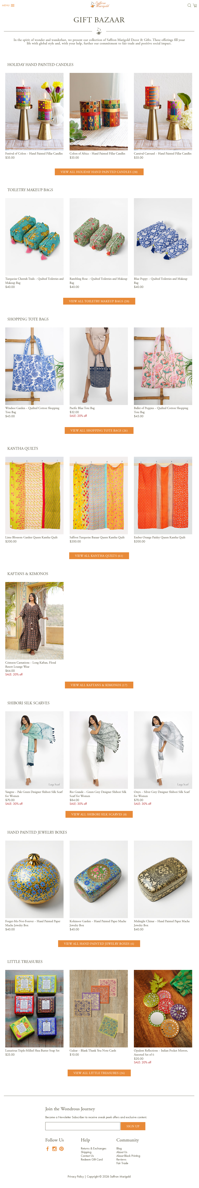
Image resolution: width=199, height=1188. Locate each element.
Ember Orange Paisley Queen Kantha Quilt (159, 537)
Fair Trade (122, 1163)
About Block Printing (128, 1156)
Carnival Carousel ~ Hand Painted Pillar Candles (162, 153)
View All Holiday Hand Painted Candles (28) (99, 172)
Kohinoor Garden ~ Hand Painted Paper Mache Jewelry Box (98, 923)
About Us (121, 1152)
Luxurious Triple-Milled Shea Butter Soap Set (32, 1050)
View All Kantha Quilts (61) (99, 556)
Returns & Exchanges (93, 1148)
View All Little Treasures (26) (99, 1073)
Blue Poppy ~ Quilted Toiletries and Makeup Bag (160, 281)
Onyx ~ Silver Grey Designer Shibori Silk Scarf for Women (162, 794)
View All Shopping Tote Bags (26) (99, 430)
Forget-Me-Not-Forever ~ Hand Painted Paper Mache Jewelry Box (32, 923)
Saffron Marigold (120, 1176)
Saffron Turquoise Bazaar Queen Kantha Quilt (97, 537)
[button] (8, 5)
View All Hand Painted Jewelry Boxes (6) (99, 943)
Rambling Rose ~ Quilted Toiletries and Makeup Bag (98, 281)
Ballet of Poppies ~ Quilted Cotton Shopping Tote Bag (161, 410)
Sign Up (133, 1126)
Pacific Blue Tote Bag (82, 408)
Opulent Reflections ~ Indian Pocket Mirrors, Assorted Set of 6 (161, 1052)
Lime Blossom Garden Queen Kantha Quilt (31, 537)
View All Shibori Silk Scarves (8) (99, 814)
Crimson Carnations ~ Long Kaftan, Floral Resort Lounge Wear (30, 664)
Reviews (121, 1159)
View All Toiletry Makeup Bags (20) (99, 301)
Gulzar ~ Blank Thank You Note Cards (93, 1050)
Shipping (86, 1152)
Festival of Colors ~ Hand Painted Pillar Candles (34, 153)
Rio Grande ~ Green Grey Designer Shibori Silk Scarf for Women (98, 794)
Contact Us (87, 1156)
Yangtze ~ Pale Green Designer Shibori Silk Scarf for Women (34, 794)
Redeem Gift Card (92, 1159)
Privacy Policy (76, 1176)
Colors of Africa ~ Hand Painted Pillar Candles (97, 153)
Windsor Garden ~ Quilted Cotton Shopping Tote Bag (32, 410)
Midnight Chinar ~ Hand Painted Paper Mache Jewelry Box (162, 923)
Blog (119, 1148)
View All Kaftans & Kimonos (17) (99, 685)
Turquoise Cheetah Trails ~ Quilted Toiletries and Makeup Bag (34, 281)
